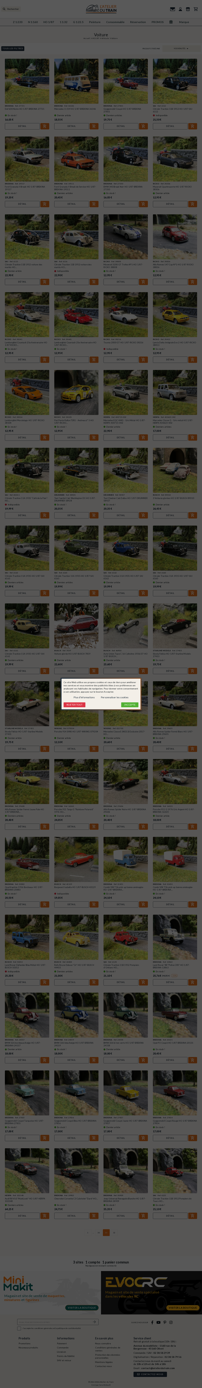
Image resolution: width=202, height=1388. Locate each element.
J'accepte (130, 704)
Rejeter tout (74, 704)
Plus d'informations (84, 697)
